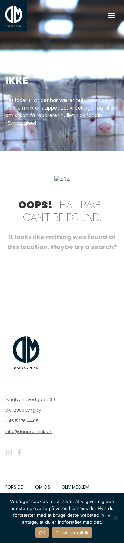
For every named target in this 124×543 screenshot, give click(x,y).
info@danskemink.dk (28, 431)
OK (42, 532)
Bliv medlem (75, 487)
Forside (14, 487)
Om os (42, 487)
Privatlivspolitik (72, 532)
